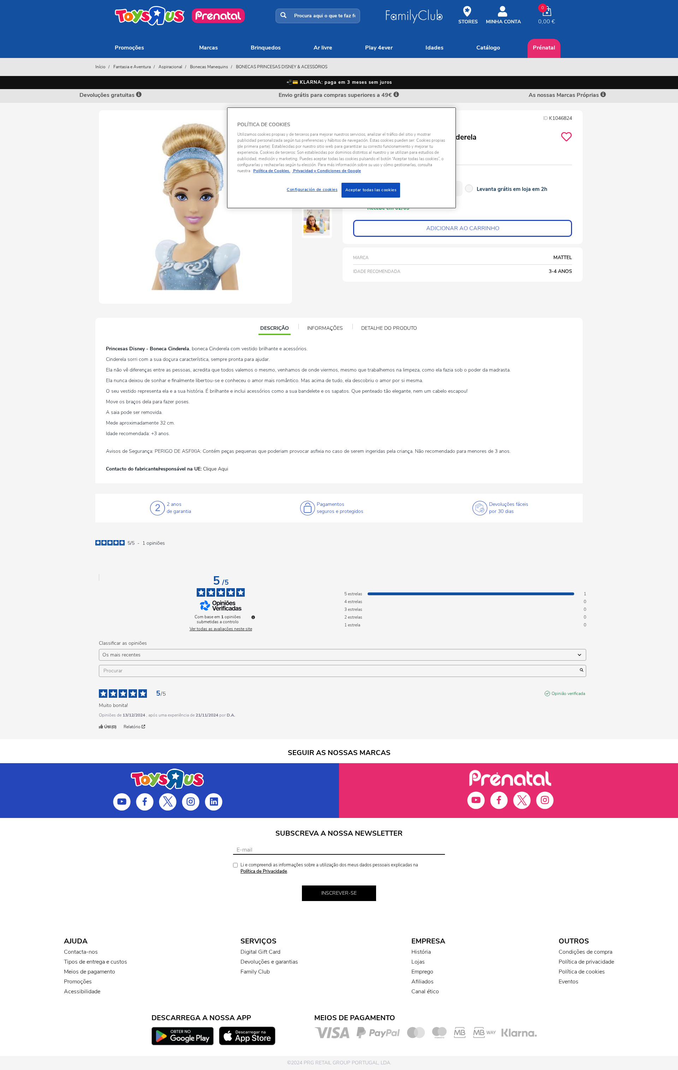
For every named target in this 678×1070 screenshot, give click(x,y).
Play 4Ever (379, 48)
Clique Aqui (215, 469)
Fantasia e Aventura (132, 67)
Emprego (422, 972)
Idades (435, 48)
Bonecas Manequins (209, 67)
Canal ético (425, 991)
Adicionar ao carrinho (462, 228)
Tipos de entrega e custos (95, 962)
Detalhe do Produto (389, 328)
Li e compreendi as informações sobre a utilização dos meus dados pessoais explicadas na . (329, 868)
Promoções (129, 48)
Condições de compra (585, 952)
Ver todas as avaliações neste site (221, 628)
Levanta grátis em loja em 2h (512, 189)
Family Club (255, 972)
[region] (341, 158)
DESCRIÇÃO (275, 329)
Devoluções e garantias (269, 962)
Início (100, 67)
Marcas (208, 48)
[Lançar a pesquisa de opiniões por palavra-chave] (581, 671)
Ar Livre (323, 48)
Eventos (568, 982)
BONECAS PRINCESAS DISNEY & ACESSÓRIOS (281, 67)
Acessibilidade (82, 991)
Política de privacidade (586, 962)
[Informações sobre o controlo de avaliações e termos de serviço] (253, 617)
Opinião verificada (568, 693)
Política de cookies (582, 972)
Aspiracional (170, 67)
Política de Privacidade (263, 871)
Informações (325, 328)
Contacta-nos (81, 952)
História (421, 952)
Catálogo (488, 48)
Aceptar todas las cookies (370, 190)
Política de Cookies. (271, 171)
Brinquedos (266, 48)
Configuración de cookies (312, 189)
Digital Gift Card (260, 952)
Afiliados (422, 982)
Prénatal (544, 48)
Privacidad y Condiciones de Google (326, 171)
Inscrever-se (339, 893)
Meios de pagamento (89, 972)
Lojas (418, 962)
